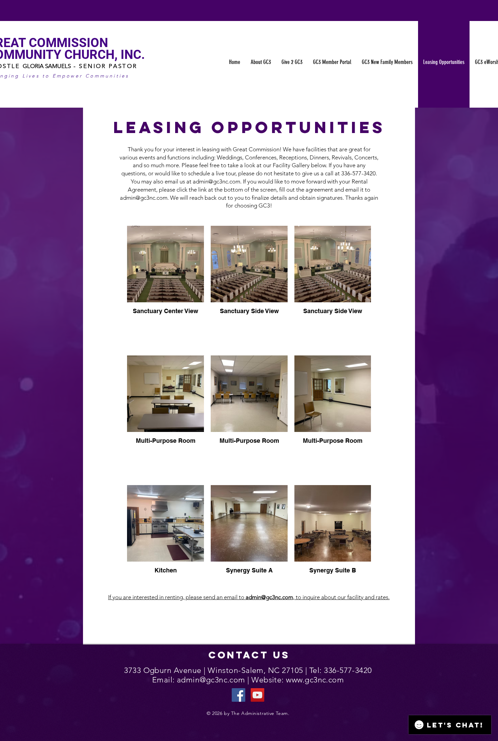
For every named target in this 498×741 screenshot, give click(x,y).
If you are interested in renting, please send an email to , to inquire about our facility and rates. (249, 597)
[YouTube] (257, 695)
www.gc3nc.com (315, 679)
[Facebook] (238, 695)
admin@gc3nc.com (216, 181)
